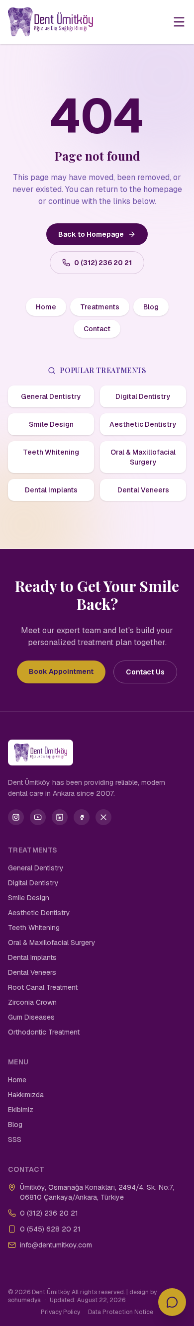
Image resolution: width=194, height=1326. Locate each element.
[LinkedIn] (60, 817)
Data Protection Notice (120, 1312)
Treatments (99, 306)
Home (46, 306)
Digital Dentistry (143, 396)
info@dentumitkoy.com (56, 1244)
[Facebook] (82, 817)
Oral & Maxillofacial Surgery (143, 457)
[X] (103, 817)
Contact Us (145, 671)
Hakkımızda (26, 1094)
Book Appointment (61, 671)
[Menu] (179, 22)
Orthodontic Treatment (44, 1032)
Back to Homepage (91, 234)
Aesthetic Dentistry (143, 424)
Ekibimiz (20, 1109)
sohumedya (24, 1300)
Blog (151, 306)
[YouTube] (38, 817)
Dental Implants (51, 489)
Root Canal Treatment (43, 987)
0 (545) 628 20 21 (50, 1229)
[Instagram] (16, 817)
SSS (14, 1139)
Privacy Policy (60, 1312)
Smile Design (51, 424)
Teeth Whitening (51, 452)
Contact (97, 328)
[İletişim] (172, 1302)
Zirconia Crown (32, 1002)
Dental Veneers (143, 489)
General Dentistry (51, 396)
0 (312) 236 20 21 (103, 262)
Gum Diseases (31, 1017)
